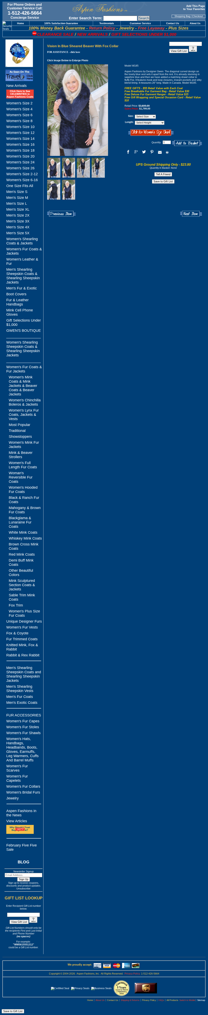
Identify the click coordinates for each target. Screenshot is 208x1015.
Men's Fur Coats (19, 697)
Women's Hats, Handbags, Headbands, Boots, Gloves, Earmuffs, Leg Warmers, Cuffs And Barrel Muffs (22, 749)
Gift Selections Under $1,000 (23, 322)
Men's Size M (17, 198)
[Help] (33, 922)
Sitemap (201, 1000)
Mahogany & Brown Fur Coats (25, 510)
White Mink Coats (23, 532)
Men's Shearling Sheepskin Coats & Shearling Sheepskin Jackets (23, 275)
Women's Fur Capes (22, 721)
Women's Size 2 (19, 103)
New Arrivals (16, 86)
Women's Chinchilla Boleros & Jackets (25, 402)
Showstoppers (20, 437)
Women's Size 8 (19, 121)
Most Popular (19, 425)
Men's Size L (16, 203)
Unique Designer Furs (24, 621)
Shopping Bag (182, 16)
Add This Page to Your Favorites (194, 7)
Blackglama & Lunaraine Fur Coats (20, 522)
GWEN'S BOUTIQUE (23, 330)
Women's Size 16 (20, 144)
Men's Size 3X (17, 221)
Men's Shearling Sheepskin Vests (19, 688)
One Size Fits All (19, 186)
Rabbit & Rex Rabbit (22, 655)
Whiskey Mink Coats (25, 538)
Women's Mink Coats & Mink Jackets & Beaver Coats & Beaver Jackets (23, 385)
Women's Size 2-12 (22, 174)
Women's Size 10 (20, 127)
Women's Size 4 (19, 109)
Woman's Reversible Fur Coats (20, 477)
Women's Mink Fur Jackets (24, 444)
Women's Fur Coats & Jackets (24, 251)
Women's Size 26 (20, 168)
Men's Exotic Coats (21, 703)
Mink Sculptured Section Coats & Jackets (22, 585)
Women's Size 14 (20, 139)
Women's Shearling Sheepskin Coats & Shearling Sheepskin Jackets (23, 348)
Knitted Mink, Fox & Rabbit (22, 647)
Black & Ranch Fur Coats (24, 500)
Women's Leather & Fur (22, 261)
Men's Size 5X (17, 233)
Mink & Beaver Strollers (20, 455)
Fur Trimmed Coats (22, 639)
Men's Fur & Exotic (21, 288)
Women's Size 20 (20, 156)
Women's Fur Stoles (22, 727)
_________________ (23, 336)
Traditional (17, 431)
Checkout (197, 16)
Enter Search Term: (85, 18)
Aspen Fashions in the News (21, 813)
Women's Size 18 (20, 150)
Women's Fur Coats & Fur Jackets (24, 369)
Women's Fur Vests (22, 627)
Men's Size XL (17, 209)
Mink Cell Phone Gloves (19, 312)
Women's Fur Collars (23, 786)
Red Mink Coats (22, 554)
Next (191, 213)
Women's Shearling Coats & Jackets (22, 241)
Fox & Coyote (17, 633)
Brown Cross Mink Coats (23, 546)
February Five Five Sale (21, 847)
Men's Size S (16, 192)
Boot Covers (16, 294)
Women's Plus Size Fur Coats (24, 613)
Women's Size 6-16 (22, 180)
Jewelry (12, 798)
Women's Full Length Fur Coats (23, 465)
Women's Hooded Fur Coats (23, 489)
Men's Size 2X (17, 215)
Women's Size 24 (20, 162)
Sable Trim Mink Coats (22, 597)
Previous (61, 213)
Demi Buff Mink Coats (21, 562)
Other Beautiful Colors (21, 572)
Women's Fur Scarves (17, 768)
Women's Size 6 (19, 115)
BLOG (23, 862)
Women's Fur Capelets (17, 778)
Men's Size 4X (17, 227)
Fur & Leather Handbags (17, 302)
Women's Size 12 (20, 133)
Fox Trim (16, 605)
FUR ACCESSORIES (23, 715)
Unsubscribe (23, 888)
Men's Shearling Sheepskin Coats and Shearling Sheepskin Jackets (23, 674)
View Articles (16, 821)
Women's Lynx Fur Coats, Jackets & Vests (24, 414)
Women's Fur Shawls (23, 733)
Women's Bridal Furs (23, 792)
